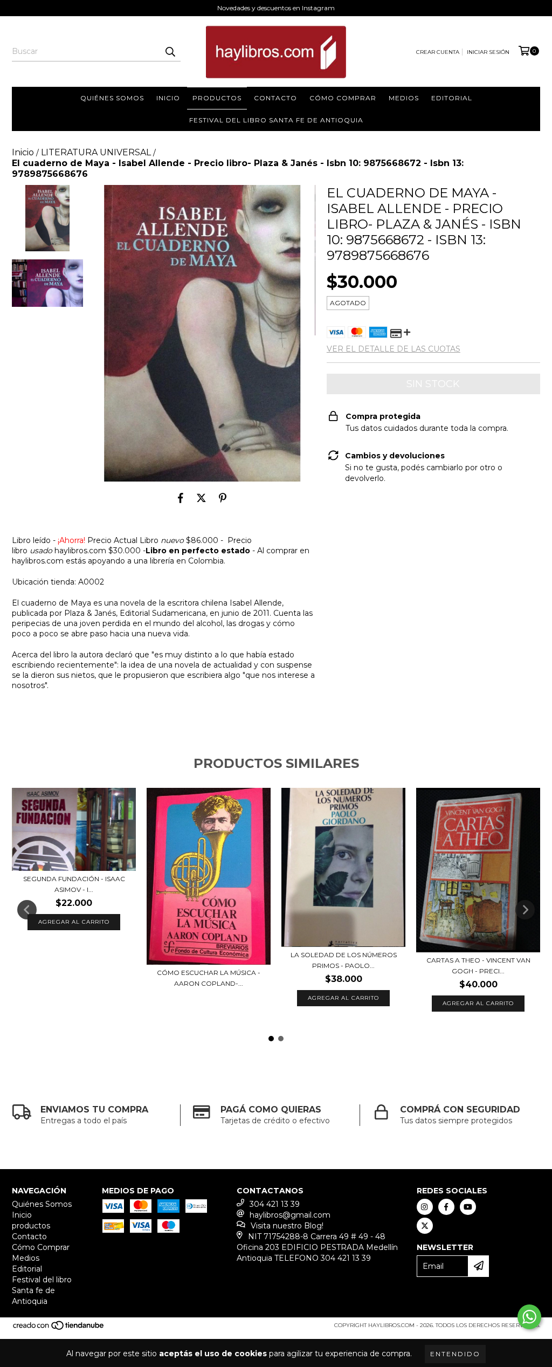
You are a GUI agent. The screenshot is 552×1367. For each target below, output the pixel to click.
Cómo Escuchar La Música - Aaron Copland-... (208, 977)
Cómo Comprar (342, 98)
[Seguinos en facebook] (446, 1207)
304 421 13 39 (275, 1204)
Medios (404, 98)
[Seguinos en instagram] (425, 1207)
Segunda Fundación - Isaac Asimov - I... (74, 884)
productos (217, 98)
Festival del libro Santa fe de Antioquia (276, 120)
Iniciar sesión (488, 52)
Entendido (455, 1354)
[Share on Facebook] (180, 497)
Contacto (275, 98)
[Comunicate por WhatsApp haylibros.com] (529, 1316)
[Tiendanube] (59, 1328)
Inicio (168, 98)
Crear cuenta (437, 52)
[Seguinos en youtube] (468, 1207)
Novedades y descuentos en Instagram (276, 8)
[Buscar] (170, 51)
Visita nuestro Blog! (287, 1226)
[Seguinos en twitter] (425, 1226)
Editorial (451, 98)
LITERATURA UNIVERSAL (96, 152)
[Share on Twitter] (201, 497)
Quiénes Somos (112, 98)
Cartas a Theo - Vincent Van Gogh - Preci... (478, 965)
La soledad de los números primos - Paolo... (344, 960)
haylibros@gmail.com (290, 1215)
